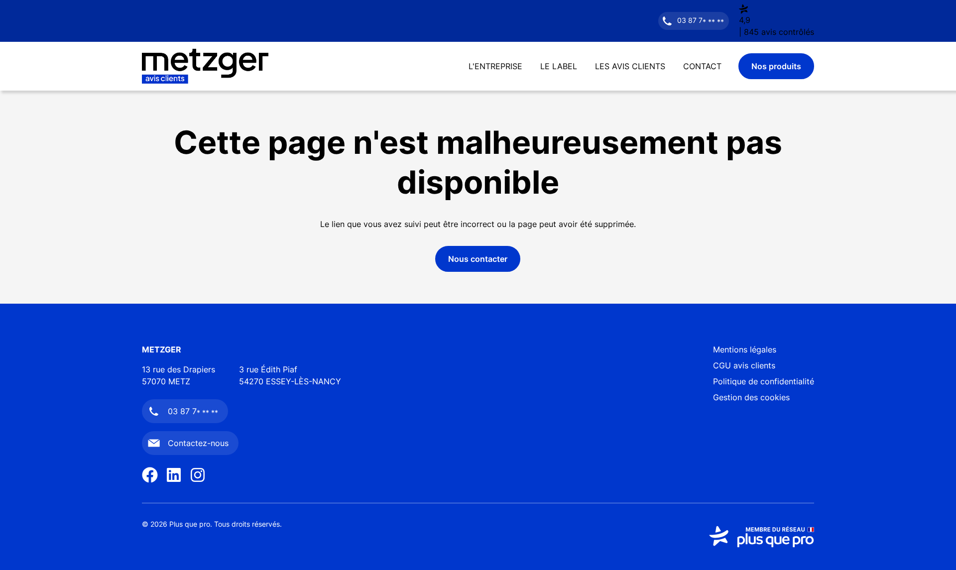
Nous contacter (477, 259)
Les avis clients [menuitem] (630, 66)
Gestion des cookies (751, 397)
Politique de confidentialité (763, 381)
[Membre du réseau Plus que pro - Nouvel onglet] (761, 536)
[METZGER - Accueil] (205, 66)
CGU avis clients (744, 365)
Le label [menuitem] (558, 66)
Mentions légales (744, 349)
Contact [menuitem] (702, 66)
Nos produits (776, 66)
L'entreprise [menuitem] (495, 66)
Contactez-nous (198, 443)
